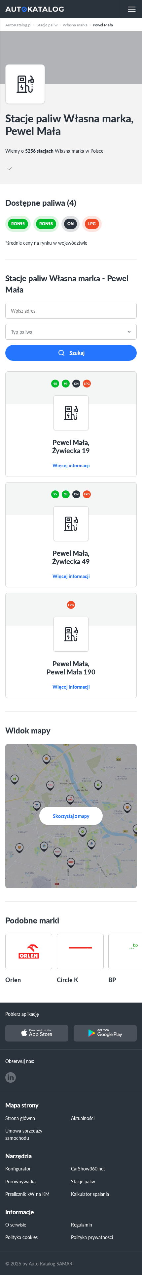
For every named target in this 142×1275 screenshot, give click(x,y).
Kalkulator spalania (90, 1194)
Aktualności (82, 1118)
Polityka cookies (21, 1237)
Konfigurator (18, 1168)
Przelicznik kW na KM (27, 1194)
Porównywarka (20, 1181)
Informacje (19, 1212)
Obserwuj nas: (19, 1061)
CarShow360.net (88, 1168)
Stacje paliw (83, 1181)
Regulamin (81, 1224)
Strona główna (20, 1118)
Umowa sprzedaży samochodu (23, 1134)
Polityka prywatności (92, 1237)
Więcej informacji (71, 466)
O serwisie (15, 1224)
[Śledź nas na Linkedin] (10, 1077)
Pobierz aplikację (22, 1014)
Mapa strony (22, 1105)
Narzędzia (18, 1156)
